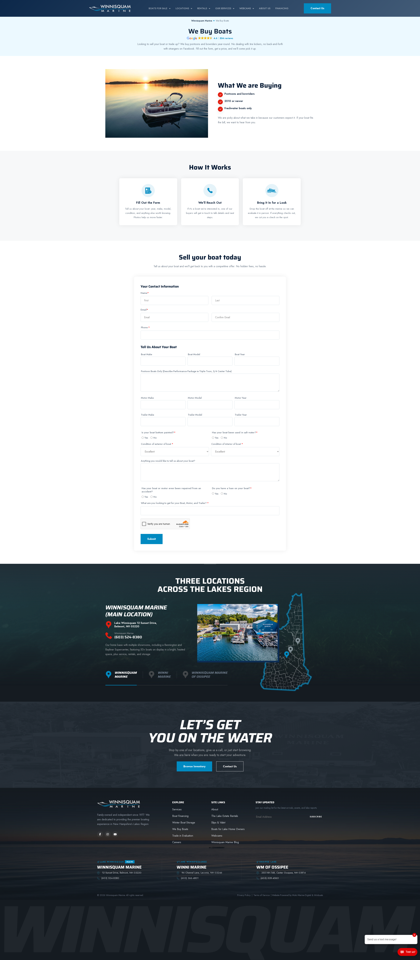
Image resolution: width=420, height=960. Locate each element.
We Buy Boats (180, 829)
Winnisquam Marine (201, 20)
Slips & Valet (218, 822)
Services (177, 809)
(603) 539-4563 (270, 878)
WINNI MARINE (191, 867)
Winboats (318, 895)
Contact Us (317, 8)
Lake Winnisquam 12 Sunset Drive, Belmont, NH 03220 (135, 624)
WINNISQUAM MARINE (119, 867)
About (214, 809)
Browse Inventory (194, 766)
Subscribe (316, 816)
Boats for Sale (158, 8)
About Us (264, 8)
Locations (182, 8)
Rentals (202, 8)
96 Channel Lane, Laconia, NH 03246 (201, 872)
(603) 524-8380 (128, 635)
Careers (176, 842)
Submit (151, 539)
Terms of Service (261, 895)
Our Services (223, 8)
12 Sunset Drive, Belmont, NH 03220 (121, 872)
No (155, 437)
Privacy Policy (244, 895)
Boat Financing (180, 816)
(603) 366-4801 (190, 878)
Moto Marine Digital (301, 895)
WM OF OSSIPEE (272, 867)
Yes (146, 437)
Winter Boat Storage (183, 822)
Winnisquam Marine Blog (225, 842)
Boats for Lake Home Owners (228, 829)
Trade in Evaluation (182, 836)
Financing (281, 8)
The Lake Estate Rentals (224, 816)
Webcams (245, 8)
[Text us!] (407, 953)
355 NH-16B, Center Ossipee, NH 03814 (283, 872)
